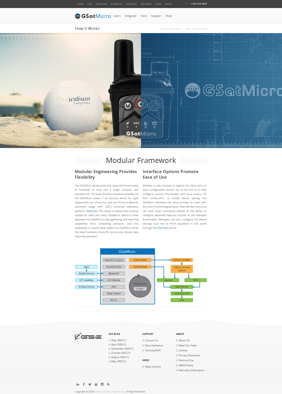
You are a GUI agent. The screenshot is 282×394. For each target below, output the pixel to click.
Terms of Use (186, 360)
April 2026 (117, 344)
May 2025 (116, 361)
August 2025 (118, 357)
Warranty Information (191, 370)
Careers (183, 350)
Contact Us (151, 340)
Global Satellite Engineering (109, 391)
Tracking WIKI (153, 350)
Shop (158, 3)
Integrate (131, 16)
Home (80, 3)
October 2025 (119, 353)
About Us (184, 340)
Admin (168, 3)
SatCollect (146, 3)
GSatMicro (116, 3)
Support (156, 16)
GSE (89, 3)
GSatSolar (131, 3)
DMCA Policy (186, 365)
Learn (117, 16)
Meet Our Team (188, 345)
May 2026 (116, 340)
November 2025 (120, 348)
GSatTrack (101, 3)
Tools (143, 16)
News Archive (153, 366)
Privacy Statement (189, 355)
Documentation (154, 345)
